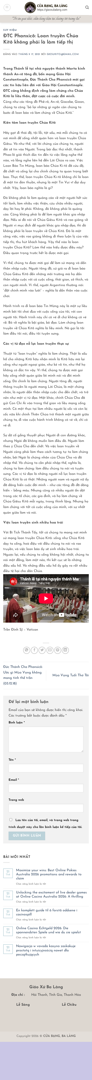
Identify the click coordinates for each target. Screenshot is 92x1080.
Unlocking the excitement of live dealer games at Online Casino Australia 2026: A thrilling (51, 894)
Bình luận (17, 722)
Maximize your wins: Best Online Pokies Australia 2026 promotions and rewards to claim (49, 874)
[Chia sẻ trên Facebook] (34, 650)
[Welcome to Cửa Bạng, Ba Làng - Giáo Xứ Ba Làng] (46, 7)
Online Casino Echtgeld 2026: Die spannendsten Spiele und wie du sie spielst (48, 930)
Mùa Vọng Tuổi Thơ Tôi (70, 675)
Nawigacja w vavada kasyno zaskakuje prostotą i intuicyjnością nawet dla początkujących (46, 950)
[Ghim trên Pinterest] (57, 650)
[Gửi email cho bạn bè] (49, 650)
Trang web (16, 800)
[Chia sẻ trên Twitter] (42, 650)
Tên (12, 760)
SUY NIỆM (10, 30)
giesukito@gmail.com (63, 54)
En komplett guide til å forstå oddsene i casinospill (46, 912)
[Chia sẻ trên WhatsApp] (26, 650)
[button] (7, 7)
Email (14, 780)
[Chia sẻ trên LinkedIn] (65, 650)
